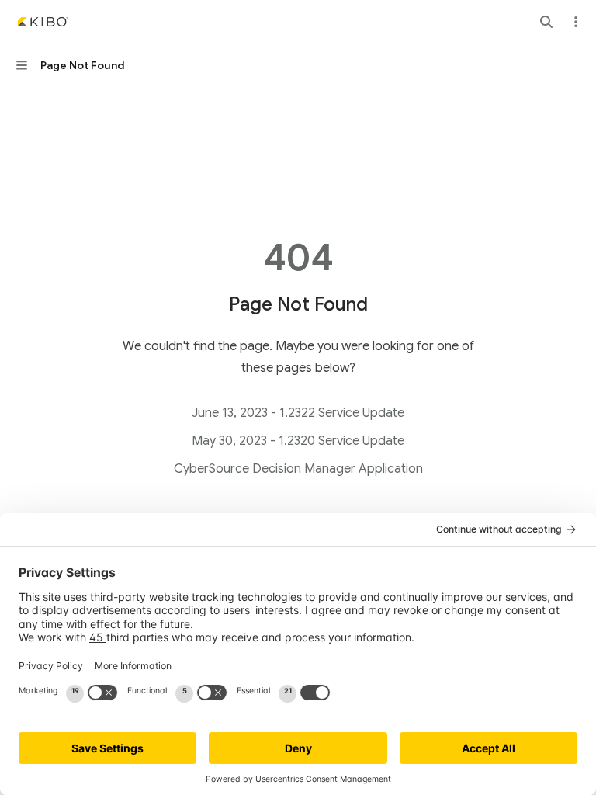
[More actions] (576, 22)
